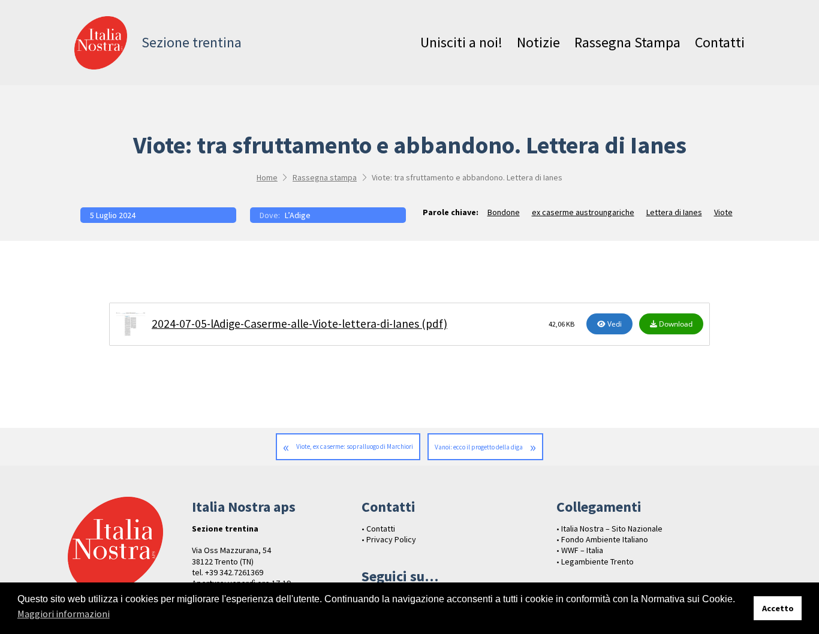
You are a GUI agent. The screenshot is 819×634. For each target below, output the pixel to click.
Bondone (503, 212)
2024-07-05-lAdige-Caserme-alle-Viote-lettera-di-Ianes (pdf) (299, 323)
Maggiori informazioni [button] (63, 614)
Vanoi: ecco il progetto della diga (479, 447)
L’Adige (298, 215)
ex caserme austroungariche (583, 212)
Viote (723, 212)
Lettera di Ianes (674, 212)
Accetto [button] (778, 608)
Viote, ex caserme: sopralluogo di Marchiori (354, 446)
